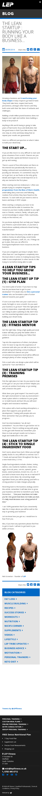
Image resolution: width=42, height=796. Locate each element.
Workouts (11, 616)
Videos (8, 634)
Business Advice (14, 648)
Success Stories (14, 612)
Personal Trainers (16, 657)
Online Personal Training (14, 724)
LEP (24, 576)
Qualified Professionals (22, 786)
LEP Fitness (7, 4)
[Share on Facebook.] (31, 50)
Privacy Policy (15, 788)
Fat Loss (9, 598)
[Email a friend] (38, 50)
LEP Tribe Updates (15, 643)
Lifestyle (10, 639)
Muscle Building (15, 603)
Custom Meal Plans (11, 721)
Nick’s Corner (13, 625)
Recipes (8, 607)
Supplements (12, 630)
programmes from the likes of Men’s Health (20, 190)
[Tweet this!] (27, 50)
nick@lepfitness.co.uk (15, 768)
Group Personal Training (14, 729)
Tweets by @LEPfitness (12, 708)
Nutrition (11, 621)
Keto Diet (10, 661)
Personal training (11, 719)
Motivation (12, 652)
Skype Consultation (11, 727)
